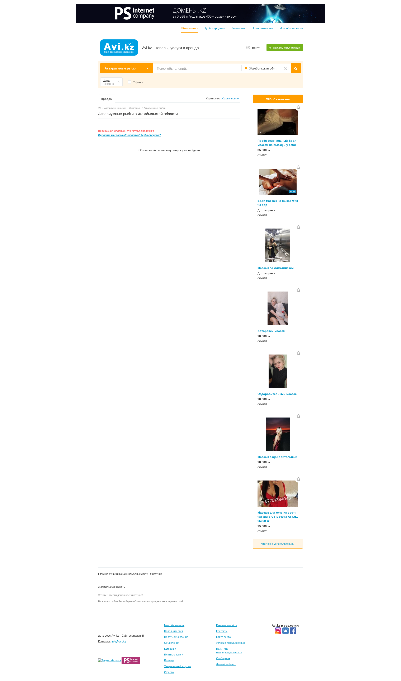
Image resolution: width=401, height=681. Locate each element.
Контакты (221, 631)
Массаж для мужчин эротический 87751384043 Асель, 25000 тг (278, 516)
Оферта (169, 672)
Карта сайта (223, 637)
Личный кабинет (226, 664)
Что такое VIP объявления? (277, 543)
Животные (156, 574)
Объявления (189, 28)
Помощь (169, 660)
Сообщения (223, 658)
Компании (238, 28)
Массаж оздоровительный (277, 457)
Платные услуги (173, 654)
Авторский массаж (271, 331)
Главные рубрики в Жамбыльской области (123, 574)
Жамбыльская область (111, 586)
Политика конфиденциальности (229, 650)
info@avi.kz (119, 641)
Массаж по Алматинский (276, 268)
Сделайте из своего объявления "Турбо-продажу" (129, 135)
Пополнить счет (262, 28)
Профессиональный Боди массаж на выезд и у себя (277, 142)
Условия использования (230, 642)
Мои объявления (291, 28)
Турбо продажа (214, 28)
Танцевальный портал (177, 666)
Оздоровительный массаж (277, 394)
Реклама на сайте (226, 625)
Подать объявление (176, 637)
